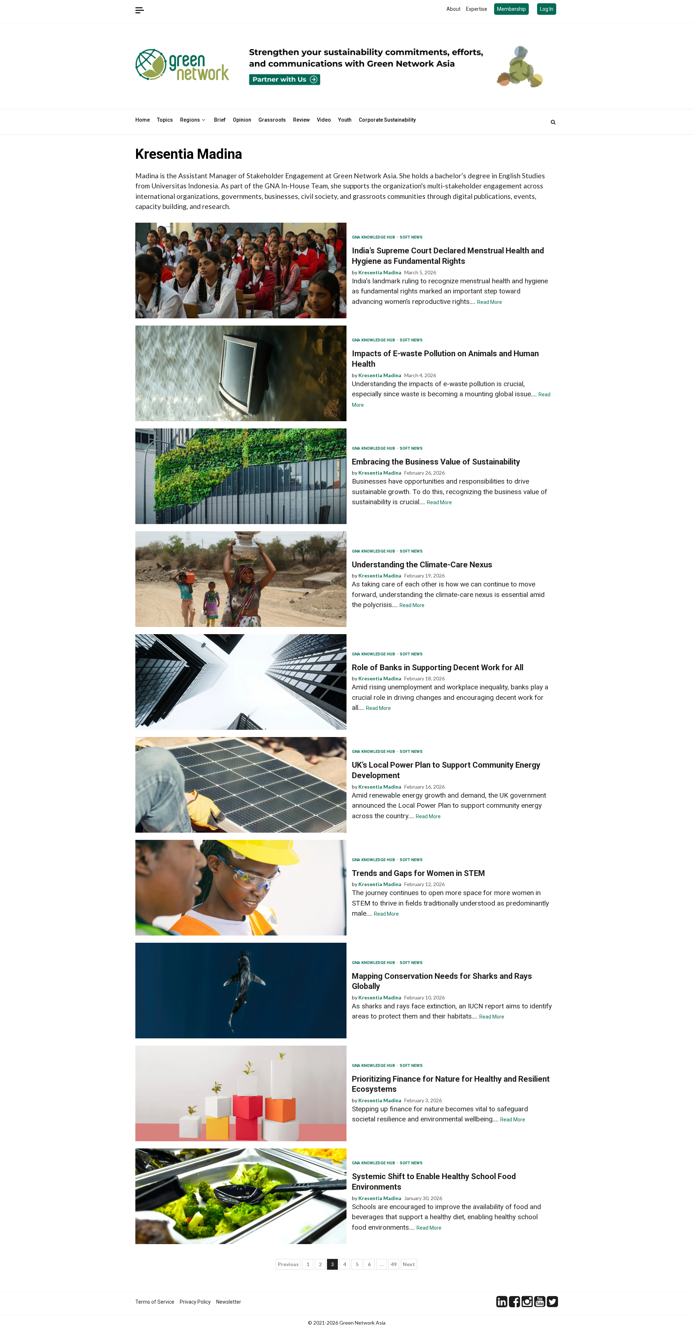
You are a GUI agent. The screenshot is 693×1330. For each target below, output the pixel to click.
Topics (165, 120)
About (453, 9)
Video (324, 120)
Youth (345, 120)
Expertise (476, 9)
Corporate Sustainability (387, 120)
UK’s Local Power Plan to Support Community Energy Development (240, 785)
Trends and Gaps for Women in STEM (240, 888)
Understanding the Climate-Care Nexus (240, 579)
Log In (546, 9)
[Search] (553, 122)
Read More (489, 302)
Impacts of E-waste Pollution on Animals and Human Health (240, 373)
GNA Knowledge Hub (374, 237)
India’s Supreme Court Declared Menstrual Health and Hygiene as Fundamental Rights (240, 270)
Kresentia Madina (379, 272)
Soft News (411, 237)
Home (142, 120)
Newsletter (228, 1302)
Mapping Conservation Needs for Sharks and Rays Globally (240, 990)
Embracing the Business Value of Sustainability (240, 476)
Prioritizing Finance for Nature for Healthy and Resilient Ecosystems (240, 1093)
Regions (190, 120)
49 (394, 1264)
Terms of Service (154, 1302)
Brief (220, 120)
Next (409, 1264)
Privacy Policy (195, 1302)
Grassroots (272, 120)
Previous (288, 1264)
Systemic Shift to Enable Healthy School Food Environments (240, 1196)
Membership (511, 9)
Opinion (242, 120)
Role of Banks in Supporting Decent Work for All (240, 682)
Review (301, 120)
